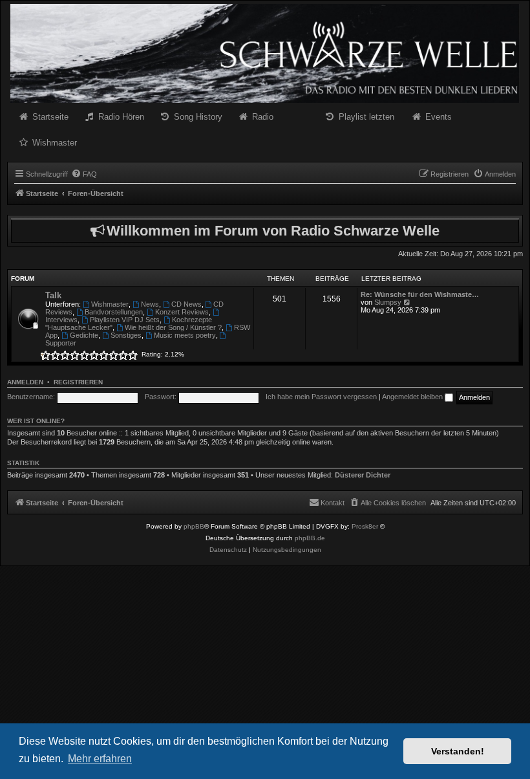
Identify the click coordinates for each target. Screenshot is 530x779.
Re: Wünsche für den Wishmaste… (420, 294)
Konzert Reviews (182, 312)
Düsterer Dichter (362, 475)
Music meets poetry (185, 335)
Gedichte (84, 335)
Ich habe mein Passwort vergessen (321, 396)
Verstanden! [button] (457, 751)
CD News (186, 304)
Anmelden (25, 382)
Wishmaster (110, 304)
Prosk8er (365, 526)
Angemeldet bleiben (413, 396)
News (150, 304)
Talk (53, 295)
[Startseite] (265, 53)
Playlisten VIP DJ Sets (125, 320)
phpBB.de (310, 538)
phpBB (194, 526)
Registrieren (78, 382)
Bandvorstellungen (114, 312)
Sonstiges (126, 335)
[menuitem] (84, 174)
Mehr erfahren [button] (100, 758)
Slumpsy (387, 302)
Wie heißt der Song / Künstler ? (173, 327)
